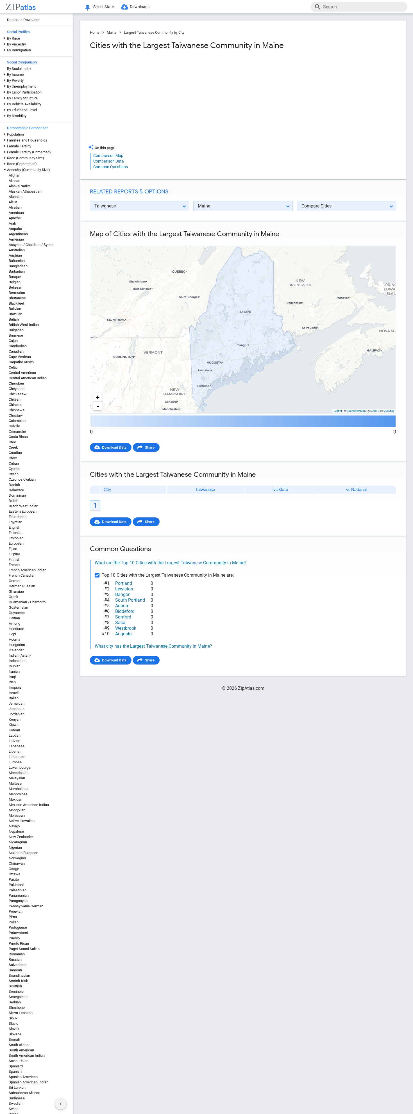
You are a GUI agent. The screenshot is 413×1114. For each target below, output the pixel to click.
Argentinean (18, 234)
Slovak (14, 1029)
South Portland (130, 600)
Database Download (23, 20)
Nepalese (16, 831)
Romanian (17, 954)
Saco (120, 622)
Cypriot (14, 469)
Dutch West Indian (23, 506)
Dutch (13, 501)
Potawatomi (18, 933)
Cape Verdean (20, 357)
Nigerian (15, 847)
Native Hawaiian (22, 821)
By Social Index (19, 69)
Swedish (15, 1103)
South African (19, 1045)
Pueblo (14, 938)
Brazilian (15, 314)
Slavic (13, 1023)
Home (94, 32)
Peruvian (15, 911)
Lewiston (124, 589)
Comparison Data (108, 161)
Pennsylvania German (26, 906)
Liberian (15, 751)
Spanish (15, 1071)
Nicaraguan (18, 842)
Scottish (15, 986)
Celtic (13, 367)
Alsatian (15, 207)
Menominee (18, 794)
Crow (13, 458)
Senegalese (18, 997)
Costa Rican (18, 437)
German (15, 581)
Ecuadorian (17, 517)
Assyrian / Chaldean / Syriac (31, 245)
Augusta (123, 633)
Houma (14, 639)
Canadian (16, 351)
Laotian (15, 735)
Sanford (123, 617)
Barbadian (17, 271)
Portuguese (18, 927)
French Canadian (22, 575)
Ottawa (14, 874)
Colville (14, 426)
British (14, 319)
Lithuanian (17, 757)
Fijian (13, 549)
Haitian (14, 618)
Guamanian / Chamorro (27, 602)
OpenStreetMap (356, 410)
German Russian (22, 586)
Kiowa (14, 725)
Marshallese (18, 789)
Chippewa (16, 410)
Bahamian (17, 261)
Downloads (139, 6)
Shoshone (17, 1007)
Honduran (16, 629)
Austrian (15, 255)
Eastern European (23, 511)
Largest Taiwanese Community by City (154, 32)
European (16, 543)
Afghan (14, 175)
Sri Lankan (17, 1087)
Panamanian (19, 895)
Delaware (16, 490)
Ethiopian (16, 538)
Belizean (15, 287)
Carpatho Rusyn (21, 362)
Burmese (16, 335)
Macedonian (18, 773)
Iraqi (12, 677)
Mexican (15, 799)
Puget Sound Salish (24, 949)
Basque (15, 277)
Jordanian (16, 714)
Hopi (12, 634)
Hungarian (17, 645)
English (14, 527)
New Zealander (21, 837)
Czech (14, 474)
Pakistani (16, 885)
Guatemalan (18, 607)
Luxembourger (20, 767)
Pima (13, 917)
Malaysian (17, 778)
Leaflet (338, 410)
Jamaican (16, 703)
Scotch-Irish (18, 981)
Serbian (15, 1002)
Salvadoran (17, 965)
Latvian (14, 741)
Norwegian (17, 858)
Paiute (14, 879)
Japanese (16, 709)
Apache (15, 218)
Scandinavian (19, 975)
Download (384, 240)
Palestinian (17, 890)
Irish (12, 682)
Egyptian (15, 522)
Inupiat (14, 666)
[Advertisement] (166, 99)
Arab (12, 223)
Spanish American (23, 1077)
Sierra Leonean (21, 1013)
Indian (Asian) (20, 655)
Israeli (14, 693)
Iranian (14, 671)
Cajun (13, 341)
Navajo (14, 826)
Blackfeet (16, 303)
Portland (123, 583)
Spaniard (16, 1066)
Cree (12, 442)
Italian (14, 698)
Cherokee (16, 383)
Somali (14, 1039)
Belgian (15, 282)
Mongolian (17, 810)
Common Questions (110, 167)
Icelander (16, 650)
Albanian (15, 197)
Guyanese (17, 613)
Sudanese (17, 1098)
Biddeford (125, 611)
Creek (13, 447)
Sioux (13, 1018)
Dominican (17, 495)
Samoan (15, 970)
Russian (15, 959)
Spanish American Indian (28, 1082)
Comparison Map (108, 155)
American (16, 213)
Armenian (16, 239)
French (14, 565)
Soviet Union (18, 1061)
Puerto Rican (19, 943)
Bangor (122, 594)
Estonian (15, 533)
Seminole (16, 991)
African (14, 181)
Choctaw (16, 415)
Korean (14, 730)
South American (21, 1050)
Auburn (122, 605)
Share (150, 447)
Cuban (14, 463)
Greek (13, 597)
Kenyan (15, 719)
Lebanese (16, 746)
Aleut (13, 202)
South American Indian (27, 1055)
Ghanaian (16, 591)
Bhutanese (17, 298)
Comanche (17, 431)
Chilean (15, 399)
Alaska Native (20, 186)
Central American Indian (28, 378)
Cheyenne (16, 389)
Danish (14, 485)
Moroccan (17, 815)
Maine (112, 32)
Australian (17, 250)
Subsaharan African (24, 1093)
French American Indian (27, 570)
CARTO (375, 410)
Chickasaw (17, 394)
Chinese (15, 405)
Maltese (15, 783)
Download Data (114, 447)
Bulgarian (16, 330)
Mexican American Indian (29, 805)
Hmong (14, 623)
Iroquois (15, 687)
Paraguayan (18, 901)
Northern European (23, 853)
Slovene (15, 1034)
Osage (14, 869)
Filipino (14, 554)
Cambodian (18, 346)
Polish (14, 922)
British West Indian (24, 325)
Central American (22, 373)
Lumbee (15, 762)
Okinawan (17, 863)
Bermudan (17, 293)
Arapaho (15, 229)
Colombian (17, 421)
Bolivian (15, 309)
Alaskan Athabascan (25, 191)
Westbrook (125, 628)
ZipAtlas (389, 410)
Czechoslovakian (22, 479)
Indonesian (17, 661)
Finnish (14, 559)
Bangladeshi (18, 266)
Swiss (14, 1109)
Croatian (15, 453)
